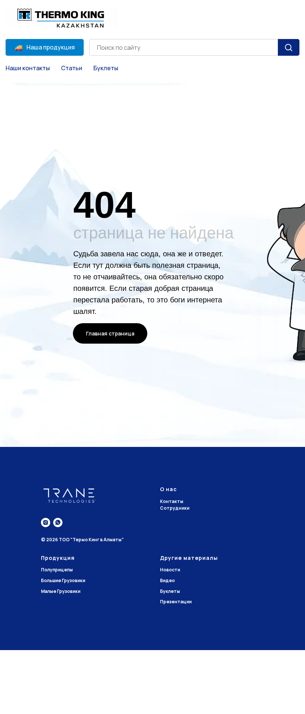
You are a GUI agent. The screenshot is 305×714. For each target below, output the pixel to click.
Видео (167, 580)
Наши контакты (28, 68)
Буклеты (105, 68)
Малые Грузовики (60, 591)
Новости (170, 570)
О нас (168, 489)
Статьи (71, 68)
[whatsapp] (57, 522)
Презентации (176, 601)
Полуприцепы (57, 570)
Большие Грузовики (63, 580)
